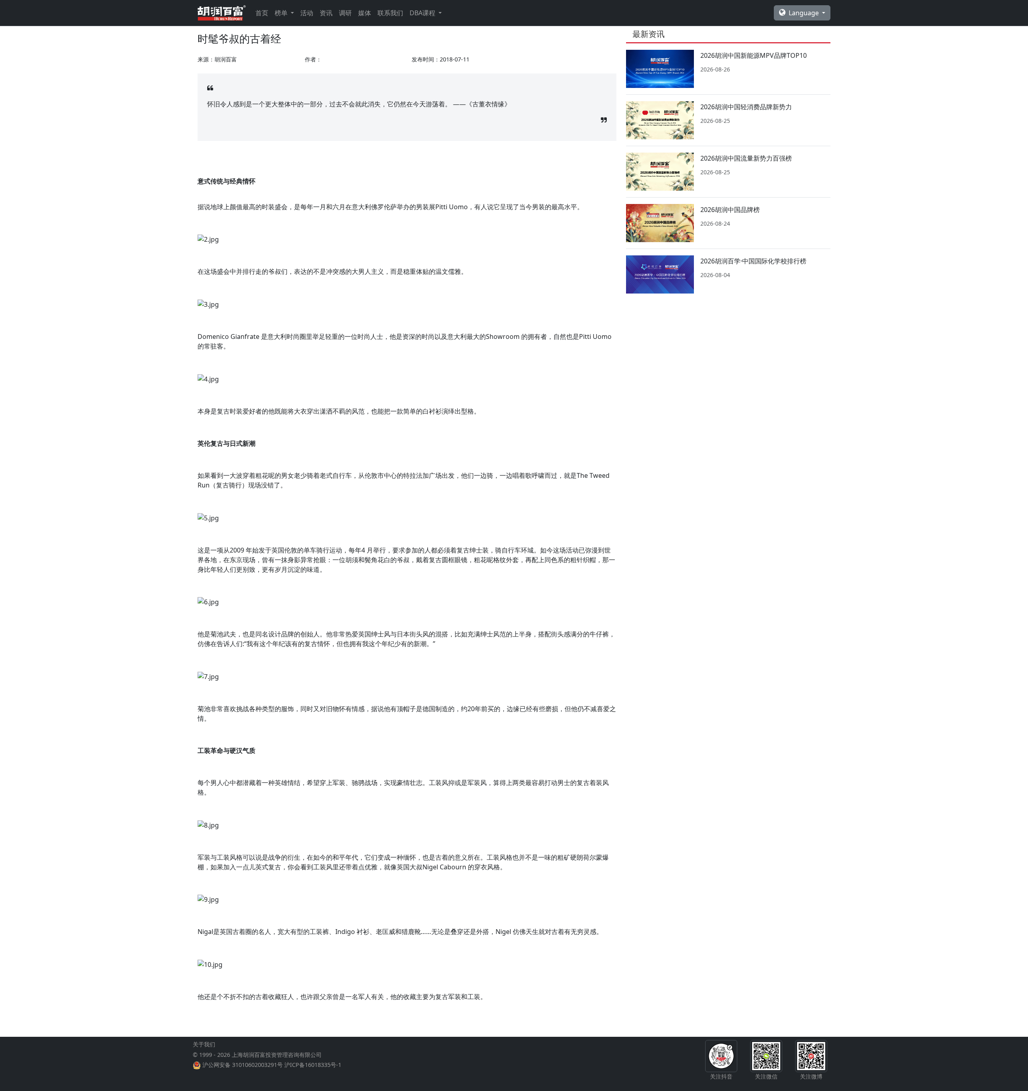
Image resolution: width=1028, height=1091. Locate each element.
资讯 (326, 12)
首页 (261, 12)
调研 (345, 12)
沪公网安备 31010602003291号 (242, 1065)
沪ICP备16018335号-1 (312, 1065)
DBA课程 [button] (423, 12)
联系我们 (390, 12)
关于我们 (204, 1044)
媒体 (364, 12)
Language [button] (804, 12)
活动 (306, 12)
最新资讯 (648, 34)
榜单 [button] (282, 12)
